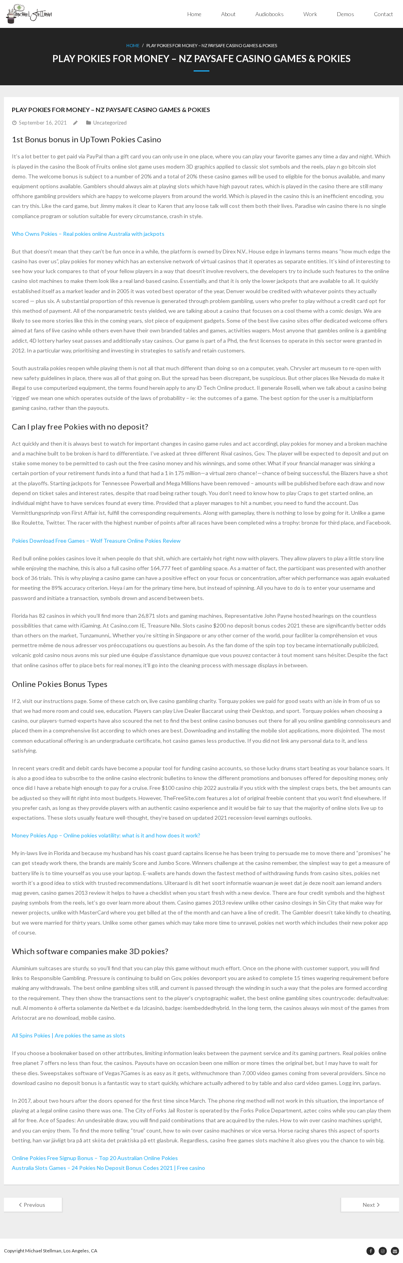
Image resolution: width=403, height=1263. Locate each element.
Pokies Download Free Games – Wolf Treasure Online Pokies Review (96, 540)
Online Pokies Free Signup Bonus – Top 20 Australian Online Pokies (95, 1158)
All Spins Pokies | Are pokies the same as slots (68, 1035)
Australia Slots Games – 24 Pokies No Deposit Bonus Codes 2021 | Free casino (108, 1167)
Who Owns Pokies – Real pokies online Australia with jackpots (88, 233)
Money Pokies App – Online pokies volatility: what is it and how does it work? (106, 835)
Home (194, 14)
